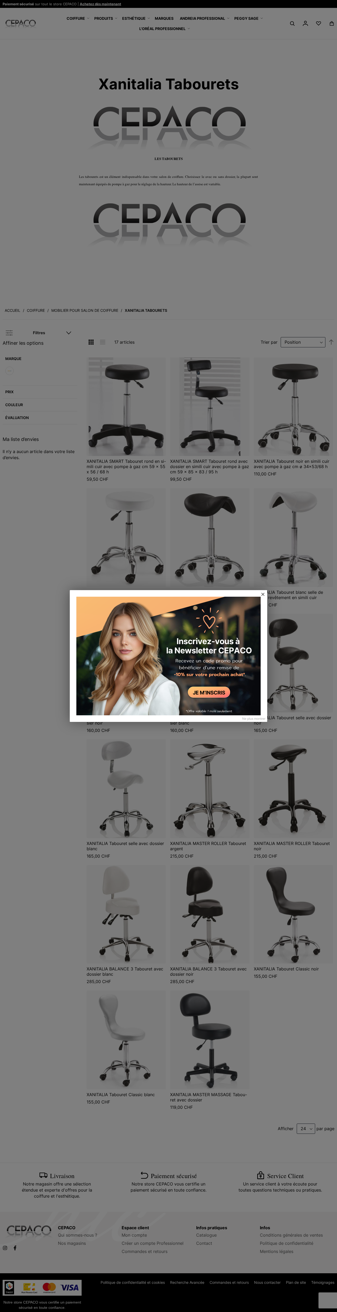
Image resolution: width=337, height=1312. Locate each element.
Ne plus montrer (253, 719)
